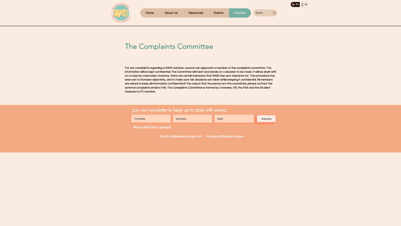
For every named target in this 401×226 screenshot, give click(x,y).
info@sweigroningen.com (185, 136)
